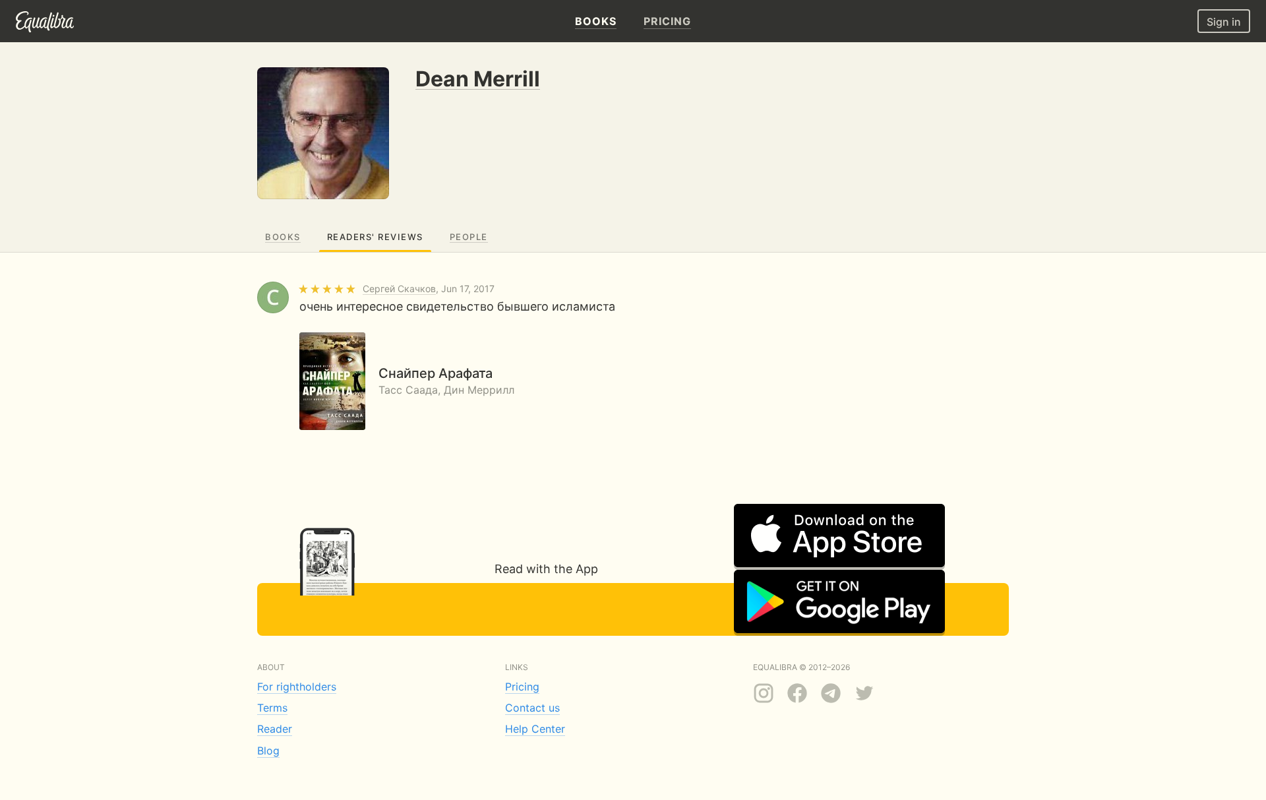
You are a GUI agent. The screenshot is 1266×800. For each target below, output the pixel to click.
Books (283, 236)
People (469, 236)
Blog (268, 750)
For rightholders (296, 686)
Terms (272, 707)
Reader (274, 728)
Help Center (535, 728)
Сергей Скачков (399, 288)
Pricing (522, 686)
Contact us (532, 707)
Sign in (1224, 21)
